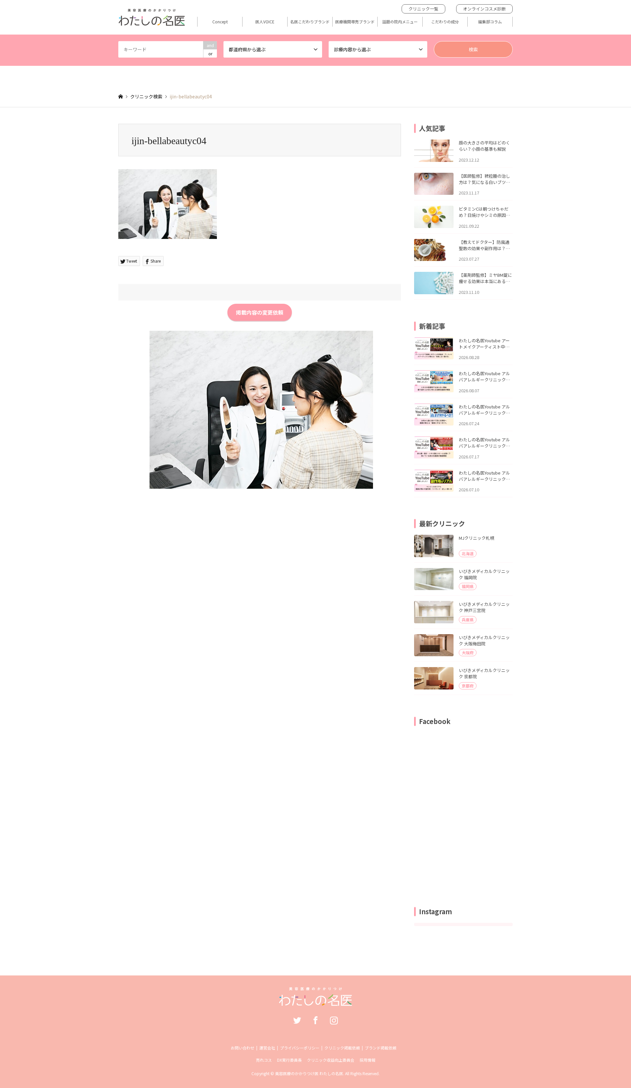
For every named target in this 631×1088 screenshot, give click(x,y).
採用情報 (367, 1060)
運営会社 (267, 1047)
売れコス (264, 1060)
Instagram (334, 1020)
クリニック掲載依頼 (342, 1047)
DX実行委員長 (289, 1060)
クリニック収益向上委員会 (330, 1060)
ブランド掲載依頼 (380, 1047)
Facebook (315, 1020)
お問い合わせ (242, 1047)
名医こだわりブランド (310, 22)
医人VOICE (264, 22)
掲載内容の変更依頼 (259, 312)
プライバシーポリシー (299, 1047)
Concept (220, 22)
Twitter (297, 1020)
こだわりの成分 (445, 22)
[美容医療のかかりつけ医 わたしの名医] (316, 1002)
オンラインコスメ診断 (484, 9)
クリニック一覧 (423, 9)
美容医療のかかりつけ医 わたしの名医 (309, 1073)
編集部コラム (490, 22)
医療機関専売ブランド (355, 22)
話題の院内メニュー (400, 22)
